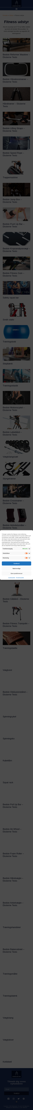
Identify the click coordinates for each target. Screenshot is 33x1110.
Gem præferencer (16, 573)
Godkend (16, 563)
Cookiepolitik (11, 577)
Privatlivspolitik (20, 577)
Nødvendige (17, 568)
